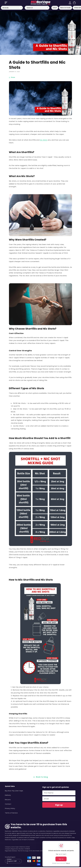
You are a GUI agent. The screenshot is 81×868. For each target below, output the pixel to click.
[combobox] (37, 8)
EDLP (55, 7)
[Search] (47, 7)
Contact (8, 804)
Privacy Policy (10, 808)
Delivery (8, 795)
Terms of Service (11, 813)
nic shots (43, 140)
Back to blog (42, 777)
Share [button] (13, 77)
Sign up (59, 805)
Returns (8, 800)
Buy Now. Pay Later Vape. (14, 791)
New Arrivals (65, 7)
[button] (6, 3)
